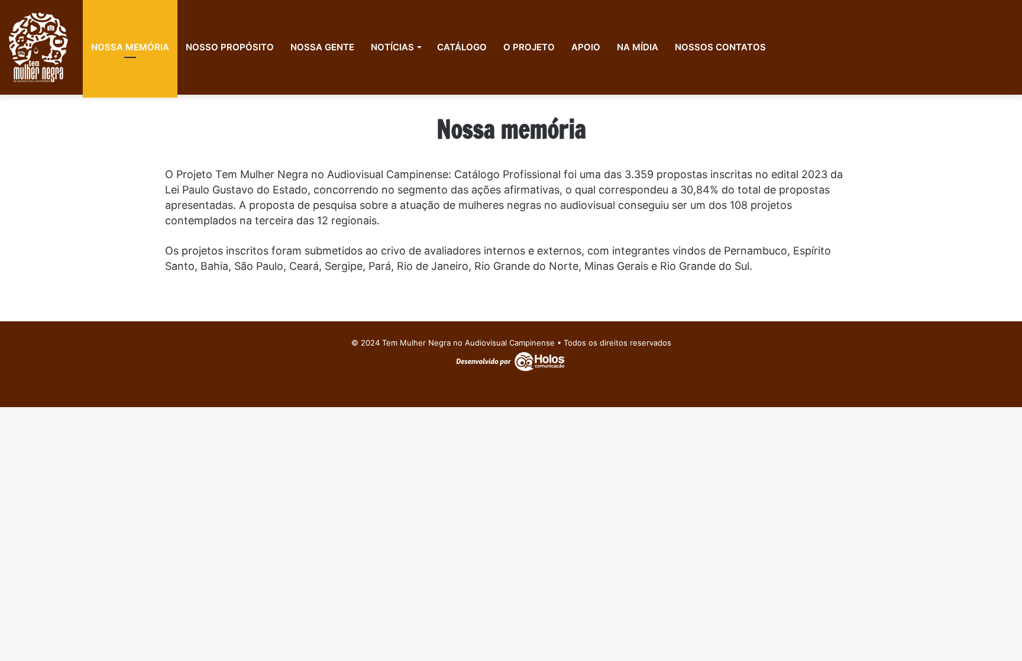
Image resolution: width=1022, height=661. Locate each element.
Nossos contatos (720, 47)
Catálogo (462, 47)
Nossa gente (322, 47)
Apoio (585, 47)
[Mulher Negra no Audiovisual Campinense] (38, 47)
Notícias (392, 47)
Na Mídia (637, 47)
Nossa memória (130, 47)
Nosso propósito (230, 47)
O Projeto (529, 47)
